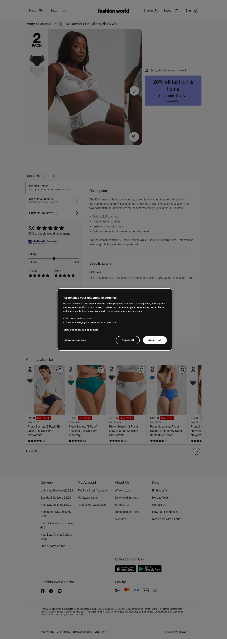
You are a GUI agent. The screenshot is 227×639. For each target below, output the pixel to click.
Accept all (155, 340)
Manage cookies (74, 339)
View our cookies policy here (79, 329)
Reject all (127, 340)
